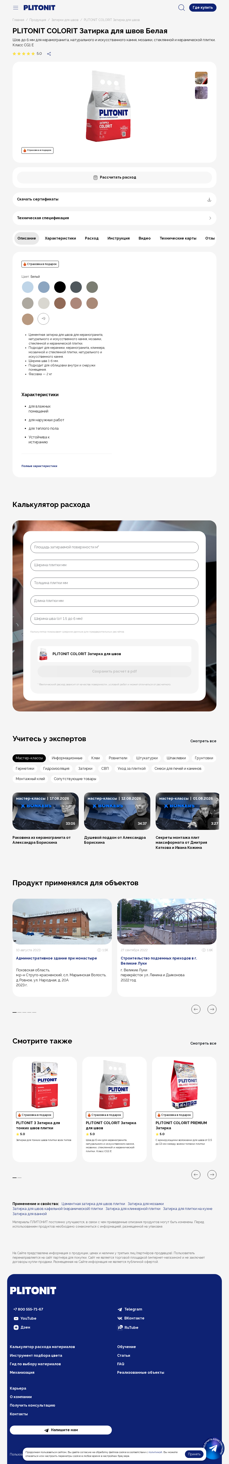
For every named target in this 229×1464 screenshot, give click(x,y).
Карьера (18, 1388)
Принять (194, 1454)
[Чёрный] (60, 287)
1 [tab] (15, 1012)
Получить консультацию (32, 1405)
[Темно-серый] (92, 287)
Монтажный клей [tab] (30, 779)
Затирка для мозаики (146, 1204)
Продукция (38, 20)
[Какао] (76, 303)
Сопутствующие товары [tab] (75, 779)
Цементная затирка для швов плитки (93, 1204)
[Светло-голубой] (27, 287)
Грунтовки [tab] (204, 758)
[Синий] (44, 287)
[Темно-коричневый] (60, 303)
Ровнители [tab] (118, 758)
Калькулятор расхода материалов (42, 1347)
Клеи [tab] (95, 758)
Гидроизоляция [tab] (56, 768)
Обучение (126, 1347)
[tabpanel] (114, 364)
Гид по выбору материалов (35, 1364)
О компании (21, 1397)
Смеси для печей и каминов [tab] (178, 768)
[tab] (26, 238)
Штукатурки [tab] (147, 758)
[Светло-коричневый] (27, 319)
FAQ (120, 1364)
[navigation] (16, 8)
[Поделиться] (49, 53)
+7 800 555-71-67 (28, 1309)
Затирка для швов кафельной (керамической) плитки (58, 1209)
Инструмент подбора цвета (36, 1355)
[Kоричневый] (92, 303)
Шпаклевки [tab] (176, 758)
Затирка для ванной (30, 1214)
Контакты (19, 1414)
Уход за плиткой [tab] (132, 768)
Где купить (203, 7)
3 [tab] (24, 1012)
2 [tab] (19, 1012)
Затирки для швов (64, 20)
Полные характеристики (39, 466)
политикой (155, 1452)
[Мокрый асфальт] (76, 287)
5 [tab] (34, 1012)
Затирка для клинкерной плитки (133, 1209)
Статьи (123, 1355)
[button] (201, 78)
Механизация (22, 1372)
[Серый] (27, 303)
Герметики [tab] (25, 768)
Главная (18, 20)
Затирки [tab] (85, 768)
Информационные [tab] (67, 758)
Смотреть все (203, 741)
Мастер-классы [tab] (29, 758)
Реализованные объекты (140, 1372)
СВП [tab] (105, 768)
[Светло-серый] (44, 303)
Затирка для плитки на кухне (187, 1209)
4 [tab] (29, 1012)
